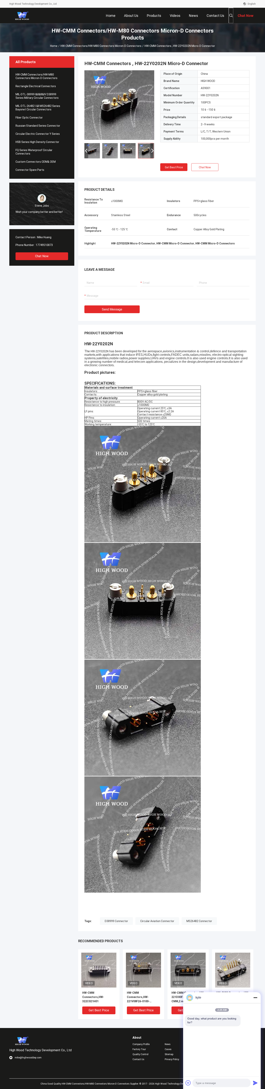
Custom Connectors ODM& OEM (36, 161)
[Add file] (188, 1083)
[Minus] (255, 997)
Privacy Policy (172, 1059)
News (168, 1044)
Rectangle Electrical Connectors (36, 86)
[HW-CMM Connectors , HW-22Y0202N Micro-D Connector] (119, 105)
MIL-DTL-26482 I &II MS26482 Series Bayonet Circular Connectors (38, 107)
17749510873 (44, 245)
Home (53, 45)
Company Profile (141, 1044)
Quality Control (140, 1054)
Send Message (112, 309)
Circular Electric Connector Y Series (38, 133)
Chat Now (41, 256)
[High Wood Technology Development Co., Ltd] (22, 15)
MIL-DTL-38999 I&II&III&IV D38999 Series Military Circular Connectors (37, 96)
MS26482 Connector (199, 921)
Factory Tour (139, 1049)
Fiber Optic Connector (29, 117)
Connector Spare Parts (30, 169)
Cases (168, 1049)
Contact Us (138, 1059)
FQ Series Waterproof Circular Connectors (34, 152)
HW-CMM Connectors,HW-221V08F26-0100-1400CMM (138, 997)
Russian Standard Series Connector (38, 125)
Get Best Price (174, 167)
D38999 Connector (116, 921)
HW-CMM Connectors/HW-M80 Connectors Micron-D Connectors (101, 45)
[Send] (255, 1083)
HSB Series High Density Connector (37, 142)
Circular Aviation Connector (157, 921)
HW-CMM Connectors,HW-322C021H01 (93, 997)
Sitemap (169, 1054)
